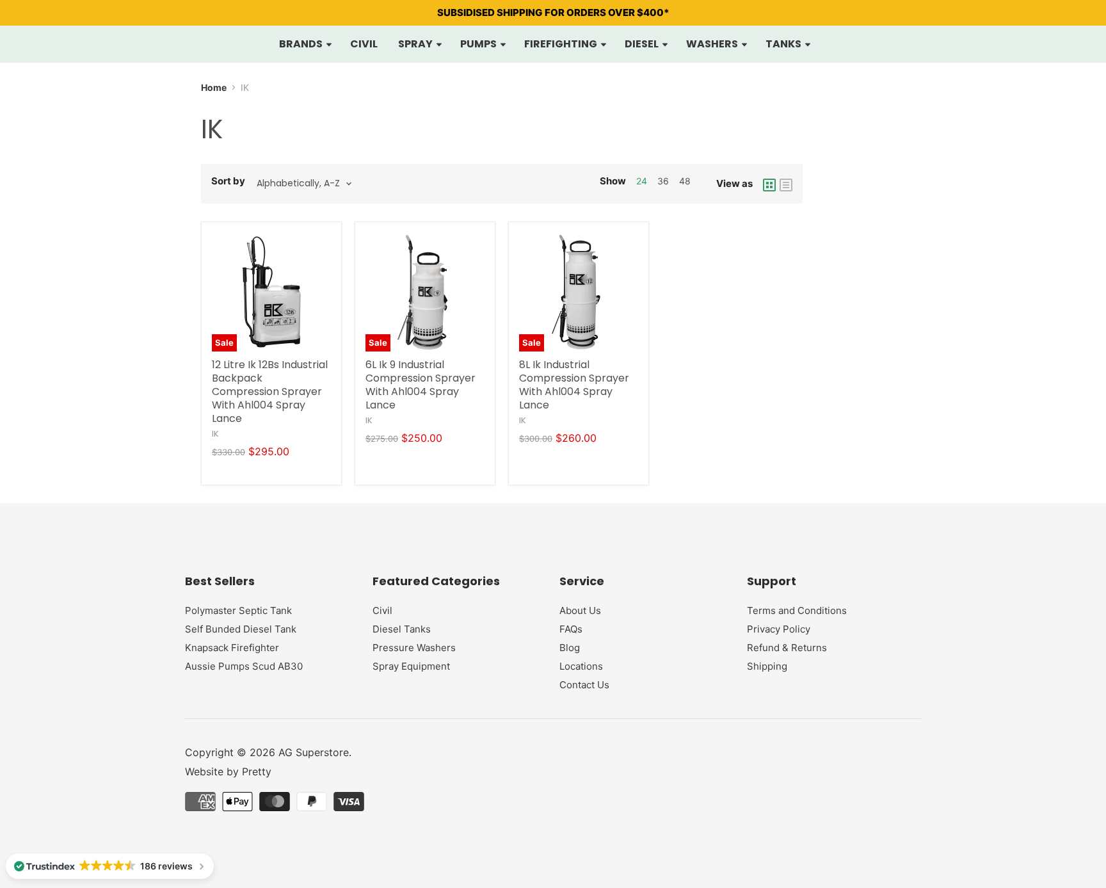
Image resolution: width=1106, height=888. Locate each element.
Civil (364, 43)
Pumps (479, 43)
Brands (302, 43)
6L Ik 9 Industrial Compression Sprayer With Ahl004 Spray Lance (420, 384)
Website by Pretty (228, 771)
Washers (713, 43)
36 (663, 180)
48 (685, 180)
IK (215, 434)
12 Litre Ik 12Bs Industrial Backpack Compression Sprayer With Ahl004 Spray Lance (270, 391)
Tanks (784, 43)
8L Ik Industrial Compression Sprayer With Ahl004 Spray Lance (574, 384)
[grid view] (769, 183)
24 (641, 180)
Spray (416, 43)
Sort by (228, 181)
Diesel (643, 43)
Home (214, 87)
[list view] (786, 183)
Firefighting (561, 43)
